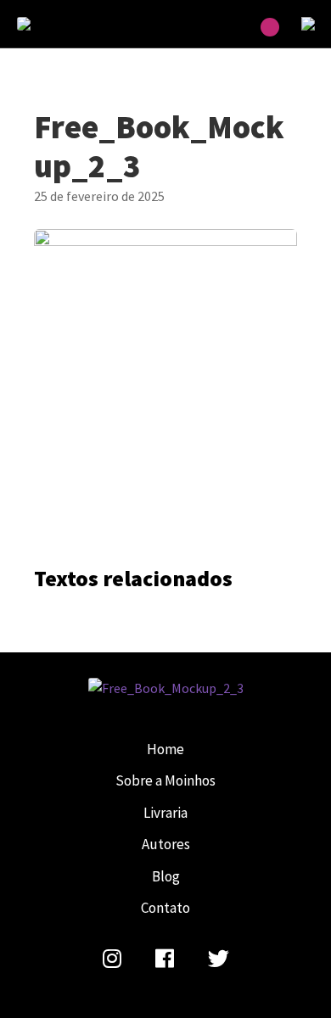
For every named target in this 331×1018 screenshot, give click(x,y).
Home (165, 749)
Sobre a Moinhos (165, 780)
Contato (165, 907)
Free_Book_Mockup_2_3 (59, 24)
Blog (166, 876)
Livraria (165, 812)
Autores (166, 844)
